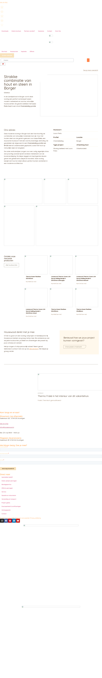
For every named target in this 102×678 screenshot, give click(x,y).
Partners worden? (29, 31)
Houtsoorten (14, 51)
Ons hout (4, 51)
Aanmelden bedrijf (7, 477)
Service (4, 492)
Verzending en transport (9, 499)
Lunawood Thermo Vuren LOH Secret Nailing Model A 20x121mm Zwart (35, 311)
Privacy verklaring (35, 518)
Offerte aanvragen (7, 488)
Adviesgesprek (6, 510)
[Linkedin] (14, 521)
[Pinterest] (10, 521)
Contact (49, 31)
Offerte (32, 51)
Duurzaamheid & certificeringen (11, 506)
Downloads (5, 31)
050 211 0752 (4, 424)
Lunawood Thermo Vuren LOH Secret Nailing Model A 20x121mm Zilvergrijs (60, 278)
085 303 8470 (33, 349)
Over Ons (58, 31)
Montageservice (6, 484)
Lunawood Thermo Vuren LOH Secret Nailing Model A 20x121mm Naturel (86, 278)
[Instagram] (2, 521)
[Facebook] (6, 521)
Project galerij (6, 503)
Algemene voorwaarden (22, 518)
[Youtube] (18, 521)
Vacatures (41, 31)
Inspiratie (24, 51)
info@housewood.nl (7, 427)
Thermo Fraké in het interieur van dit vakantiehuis (63, 396)
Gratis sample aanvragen (9, 481)
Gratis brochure (16, 31)
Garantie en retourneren (9, 495)
